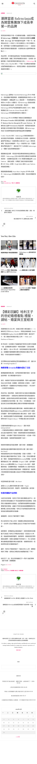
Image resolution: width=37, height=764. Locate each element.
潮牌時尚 (18, 183)
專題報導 (3, 306)
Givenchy (7, 570)
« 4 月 (18, 737)
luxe (4, 181)
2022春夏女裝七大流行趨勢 (27, 270)
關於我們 (18, 650)
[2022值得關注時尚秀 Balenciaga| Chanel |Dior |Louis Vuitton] (9, 280)
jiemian (5, 569)
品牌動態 (3, 13)
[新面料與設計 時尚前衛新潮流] (9, 245)
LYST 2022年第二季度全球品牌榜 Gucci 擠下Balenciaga (9, 271)
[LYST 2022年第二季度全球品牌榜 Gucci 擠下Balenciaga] (9, 263)
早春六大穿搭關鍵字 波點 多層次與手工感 (15, 691)
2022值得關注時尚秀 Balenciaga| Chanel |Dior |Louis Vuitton (8, 289)
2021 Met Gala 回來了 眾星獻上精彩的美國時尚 (27, 289)
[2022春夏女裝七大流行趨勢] (27, 263)
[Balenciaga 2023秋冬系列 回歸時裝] (27, 245)
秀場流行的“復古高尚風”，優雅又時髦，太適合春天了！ (16, 681)
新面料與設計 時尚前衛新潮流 (9, 252)
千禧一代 (13, 183)
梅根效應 (21, 570)
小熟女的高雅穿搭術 (15, 687)
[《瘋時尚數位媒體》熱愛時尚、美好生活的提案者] (18, 3)
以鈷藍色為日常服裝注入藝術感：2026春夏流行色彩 (15, 700)
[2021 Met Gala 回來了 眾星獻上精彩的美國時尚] (27, 280)
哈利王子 (17, 570)
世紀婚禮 (12, 570)
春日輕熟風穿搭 (15, 696)
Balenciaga (31, 61)
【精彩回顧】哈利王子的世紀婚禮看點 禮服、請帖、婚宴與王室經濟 (17, 315)
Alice (3, 30)
